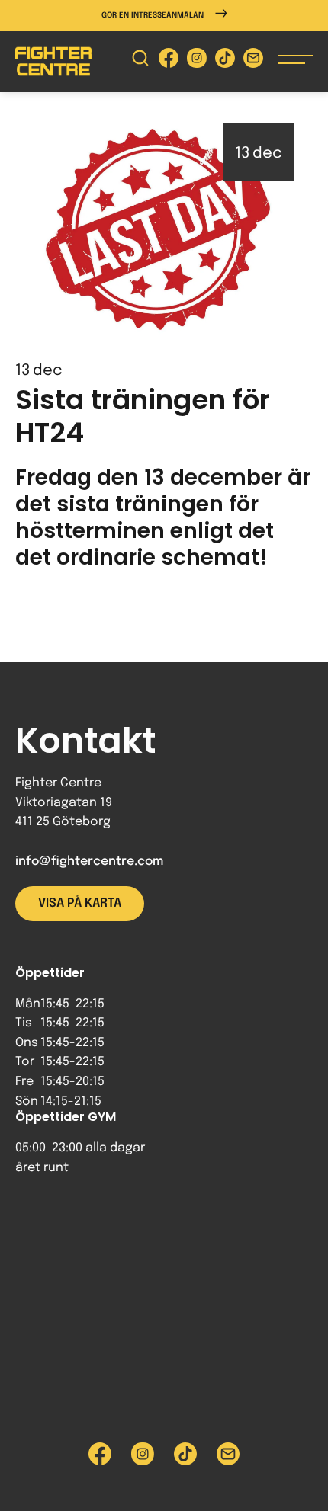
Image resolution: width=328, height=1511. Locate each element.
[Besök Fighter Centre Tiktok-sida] (225, 61)
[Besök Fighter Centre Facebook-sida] (168, 61)
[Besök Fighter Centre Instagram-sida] (197, 61)
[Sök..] (140, 61)
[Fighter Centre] (53, 61)
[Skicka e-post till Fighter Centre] (253, 61)
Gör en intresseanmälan (152, 15)
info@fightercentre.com (89, 861)
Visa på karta (79, 903)
